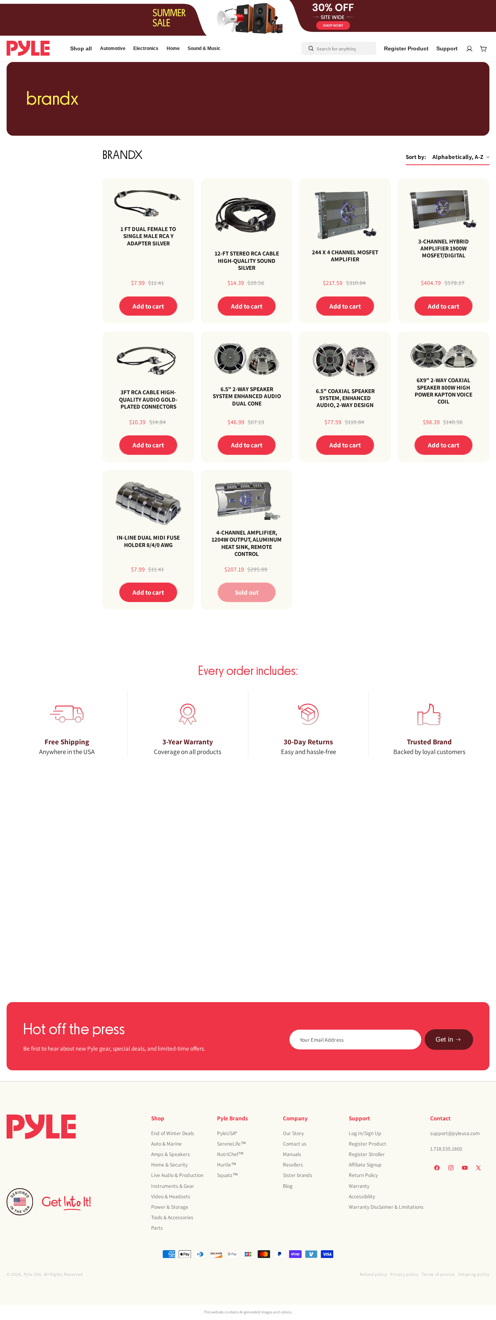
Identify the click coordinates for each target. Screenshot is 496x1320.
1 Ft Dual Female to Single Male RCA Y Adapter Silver (148, 236)
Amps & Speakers (170, 1154)
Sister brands (297, 1175)
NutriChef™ (230, 1154)
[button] (113, 49)
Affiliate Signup (365, 1164)
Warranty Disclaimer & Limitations (386, 1206)
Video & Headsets (170, 1196)
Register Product (367, 1143)
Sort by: (416, 156)
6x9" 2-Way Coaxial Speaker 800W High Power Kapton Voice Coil (443, 390)
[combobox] (329, 48)
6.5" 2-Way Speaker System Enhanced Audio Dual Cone (246, 396)
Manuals (292, 1154)
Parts (157, 1227)
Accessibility (362, 1196)
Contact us (295, 1143)
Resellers (293, 1164)
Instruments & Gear (172, 1185)
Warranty (359, 1185)
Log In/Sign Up (365, 1133)
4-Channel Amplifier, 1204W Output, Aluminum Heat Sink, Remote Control (247, 543)
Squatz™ (227, 1175)
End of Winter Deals (172, 1133)
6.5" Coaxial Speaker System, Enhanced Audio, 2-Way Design (344, 397)
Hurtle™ (226, 1164)
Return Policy (363, 1175)
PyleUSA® (227, 1133)
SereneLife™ (231, 1143)
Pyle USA (32, 1274)
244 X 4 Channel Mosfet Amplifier (345, 255)
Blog (288, 1185)
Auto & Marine (166, 1143)
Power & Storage (169, 1206)
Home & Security (169, 1164)
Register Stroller (367, 1154)
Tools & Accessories (172, 1217)
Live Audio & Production (177, 1175)
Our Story (293, 1133)
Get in (444, 1039)
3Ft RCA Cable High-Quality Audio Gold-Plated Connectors (148, 399)
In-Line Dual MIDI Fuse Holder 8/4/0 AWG (148, 541)
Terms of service (438, 1274)
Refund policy (373, 1274)
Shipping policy (473, 1274)
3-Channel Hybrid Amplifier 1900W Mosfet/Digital (443, 248)
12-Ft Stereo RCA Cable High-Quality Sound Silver (246, 260)
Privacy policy (404, 1274)
